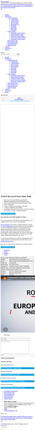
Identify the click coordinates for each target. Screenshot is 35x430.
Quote (5, 254)
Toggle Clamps (8, 398)
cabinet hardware (5, 241)
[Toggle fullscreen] (4, 427)
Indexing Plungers (9, 395)
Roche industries (5, 224)
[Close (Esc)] (1, 427)
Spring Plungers (8, 397)
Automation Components (11, 391)
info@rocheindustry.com (10, 410)
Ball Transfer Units (9, 392)
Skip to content (5, 1)
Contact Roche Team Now (7, 247)
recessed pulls (9, 226)
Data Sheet (7, 250)
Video (5, 251)
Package (6, 253)
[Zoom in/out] (6, 427)
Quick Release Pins (9, 394)
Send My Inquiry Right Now (8, 213)
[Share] (3, 427)
